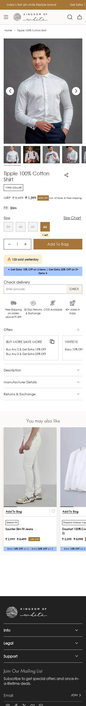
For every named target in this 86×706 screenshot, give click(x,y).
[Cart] (79, 17)
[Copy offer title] (52, 342)
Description (12, 370)
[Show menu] (6, 17)
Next (76, 91)
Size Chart (72, 218)
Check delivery (17, 282)
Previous (10, 91)
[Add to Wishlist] (53, 511)
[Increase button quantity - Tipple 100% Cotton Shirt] (25, 244)
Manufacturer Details (20, 382)
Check (74, 289)
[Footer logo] (27, 612)
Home (8, 30)
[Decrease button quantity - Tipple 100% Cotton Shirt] (9, 244)
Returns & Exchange (20, 394)
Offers (8, 329)
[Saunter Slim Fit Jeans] (30, 467)
